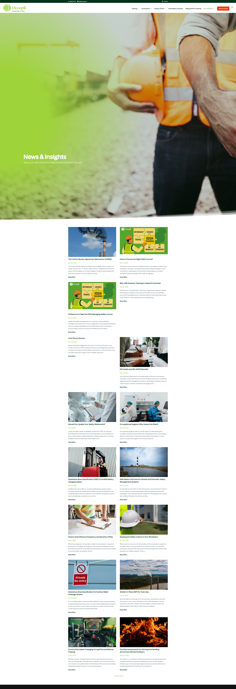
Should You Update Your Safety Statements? (86, 424)
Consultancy (145, 8)
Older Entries (119, 676)
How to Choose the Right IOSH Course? (136, 259)
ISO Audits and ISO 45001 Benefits (134, 369)
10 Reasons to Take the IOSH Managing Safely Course (90, 314)
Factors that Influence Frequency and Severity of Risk (90, 537)
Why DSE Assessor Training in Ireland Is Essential (140, 283)
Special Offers (223, 8)
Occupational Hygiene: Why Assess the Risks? (139, 424)
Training (134, 8)
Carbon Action (159, 8)
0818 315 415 (73, 1)
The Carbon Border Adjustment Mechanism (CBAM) (90, 259)
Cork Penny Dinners (76, 338)
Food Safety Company (175, 8)
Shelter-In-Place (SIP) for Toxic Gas (134, 592)
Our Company (208, 8)
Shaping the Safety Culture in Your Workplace (139, 537)
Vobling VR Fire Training (193, 8)
